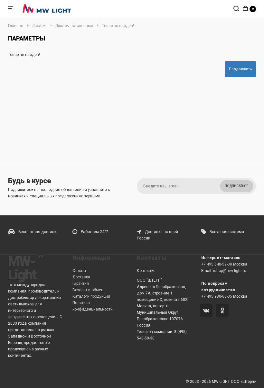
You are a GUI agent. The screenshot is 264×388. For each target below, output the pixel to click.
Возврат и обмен (87, 290)
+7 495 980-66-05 (216, 296)
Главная (15, 25)
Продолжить (240, 69)
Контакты (145, 270)
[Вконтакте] (207, 311)
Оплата (79, 270)
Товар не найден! (118, 25)
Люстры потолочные (74, 25)
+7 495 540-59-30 (216, 264)
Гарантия (80, 283)
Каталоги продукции (91, 296)
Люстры (39, 25)
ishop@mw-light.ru (229, 270)
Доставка (81, 277)
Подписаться (237, 186)
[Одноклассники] (223, 311)
